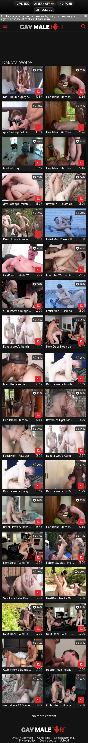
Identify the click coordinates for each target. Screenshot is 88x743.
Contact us (43, 737)
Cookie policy (48, 740)
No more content (44, 715)
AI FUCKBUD (44, 10)
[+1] (5, 26)
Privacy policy (27, 740)
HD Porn (66, 4)
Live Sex (22, 4)
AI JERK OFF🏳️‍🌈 (44, 4)
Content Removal (64, 737)
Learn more (43, 19)
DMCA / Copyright (22, 737)
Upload (64, 740)
